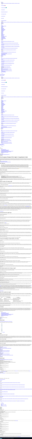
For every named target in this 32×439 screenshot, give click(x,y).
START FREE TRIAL (3, 38)
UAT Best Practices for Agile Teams (4, 150)
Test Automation (1, 154)
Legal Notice (2, 403)
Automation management (9, 389)
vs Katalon (1, 396)
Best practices (11, 321)
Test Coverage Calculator (10, 384)
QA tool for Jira (13, 382)
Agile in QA (8, 154)
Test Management (5, 154)
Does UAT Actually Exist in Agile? (4, 315)
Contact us (1, 380)
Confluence (3, 398)
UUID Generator (6, 384)
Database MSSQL (10, 398)
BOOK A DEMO (3, 74)
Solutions (2, 112)
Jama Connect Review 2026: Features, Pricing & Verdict (5, 348)
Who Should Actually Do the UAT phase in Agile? (6, 151)
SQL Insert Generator (22, 384)
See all (27, 398)
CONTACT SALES (3, 54)
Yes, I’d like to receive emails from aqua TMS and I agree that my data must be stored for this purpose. (11, 433)
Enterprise (1, 391)
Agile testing (11, 382)
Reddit (5, 222)
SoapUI (15, 398)
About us (16, 382)
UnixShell (13, 398)
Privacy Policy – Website (3, 404)
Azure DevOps (25, 398)
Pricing (2, 55)
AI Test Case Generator (2, 384)
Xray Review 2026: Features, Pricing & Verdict (4, 351)
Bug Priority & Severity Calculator (16, 384)
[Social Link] (1, 375)
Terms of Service (4, 371)
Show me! (1, 438)
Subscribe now (1, 372)
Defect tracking (5, 389)
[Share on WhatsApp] (1, 329)
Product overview (2, 382)
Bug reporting (13, 389)
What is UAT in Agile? (3, 149)
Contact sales (18, 382)
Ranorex (17, 398)
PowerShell (7, 398)
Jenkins (1, 398)
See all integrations (3, 37)
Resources (2, 128)
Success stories (5, 382)
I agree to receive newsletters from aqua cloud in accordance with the (9, 420)
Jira (0, 398)
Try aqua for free (1, 211)
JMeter (5, 398)
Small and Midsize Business (5, 391)
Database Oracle (19, 398)
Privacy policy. (16, 420)
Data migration (8, 382)
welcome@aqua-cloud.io (2, 379)
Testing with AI (1, 350)
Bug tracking (2, 389)
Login (0, 74)
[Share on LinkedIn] (1, 324)
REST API (22, 398)
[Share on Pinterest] (1, 325)
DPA (1, 405)
